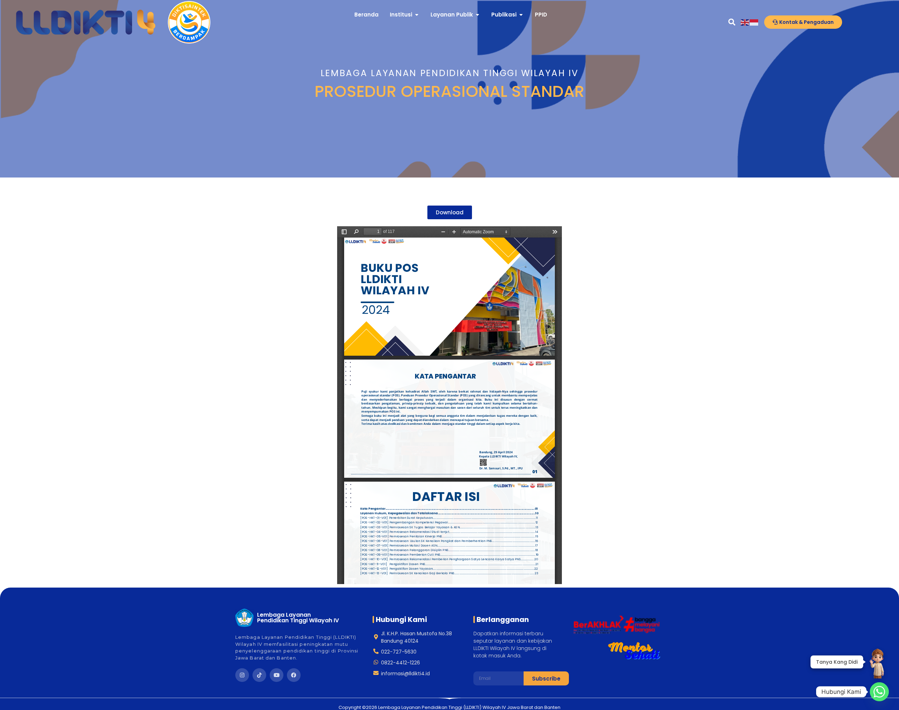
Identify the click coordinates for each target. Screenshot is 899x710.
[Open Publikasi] (521, 15)
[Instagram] (242, 675)
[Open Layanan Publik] (477, 15)
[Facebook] (294, 675)
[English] (745, 22)
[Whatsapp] (879, 691)
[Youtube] (276, 675)
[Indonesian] (754, 22)
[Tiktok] (259, 675)
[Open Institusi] (416, 15)
